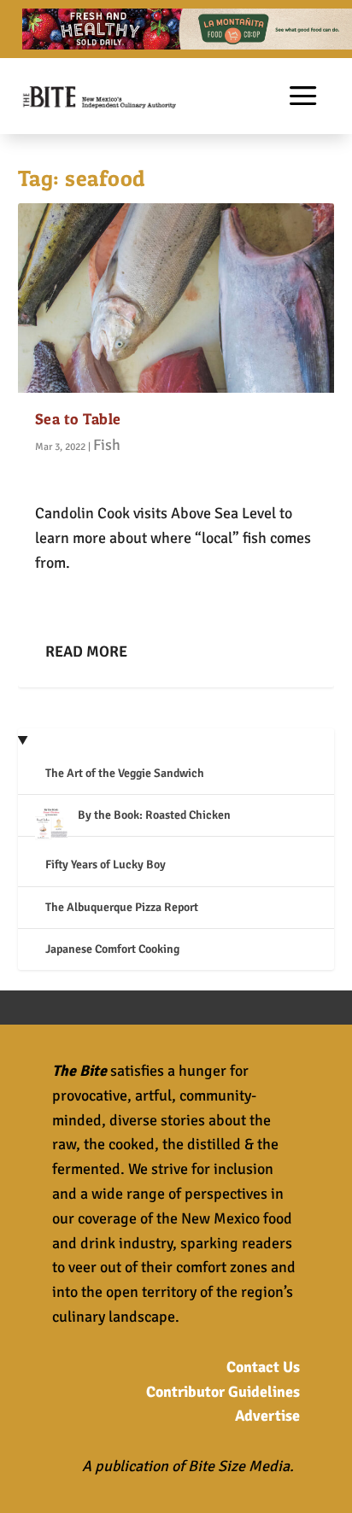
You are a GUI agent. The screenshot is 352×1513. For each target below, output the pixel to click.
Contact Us (263, 1367)
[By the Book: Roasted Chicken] (51, 826)
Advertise (267, 1415)
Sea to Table (78, 419)
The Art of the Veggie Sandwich (124, 773)
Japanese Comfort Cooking (112, 949)
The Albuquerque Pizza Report (121, 907)
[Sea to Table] (176, 298)
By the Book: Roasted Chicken (154, 815)
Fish (106, 444)
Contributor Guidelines (223, 1391)
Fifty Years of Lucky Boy (105, 864)
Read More (86, 651)
